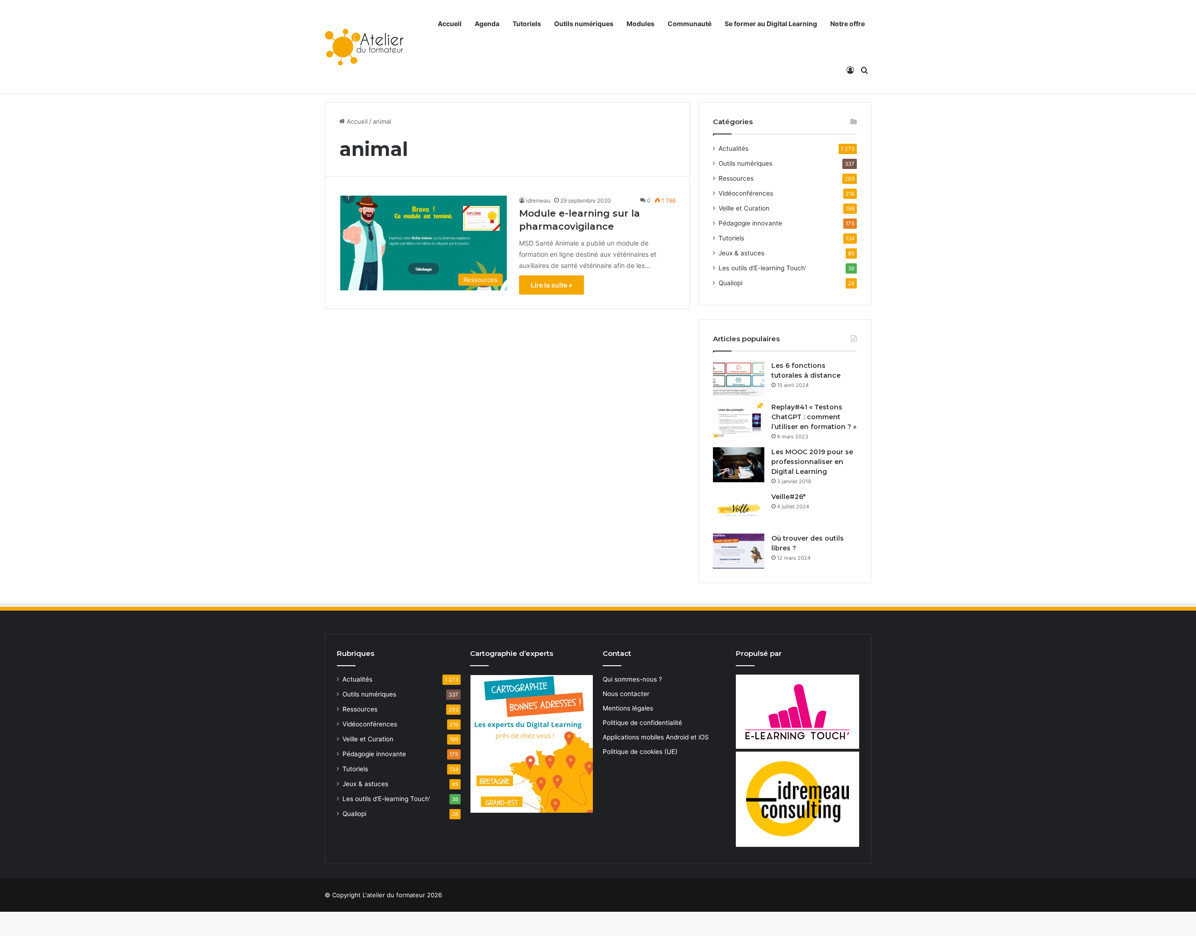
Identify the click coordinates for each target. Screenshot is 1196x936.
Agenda (487, 24)
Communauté (690, 24)
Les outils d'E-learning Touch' (762, 268)
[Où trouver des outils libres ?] (738, 551)
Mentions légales (628, 708)
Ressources (736, 178)
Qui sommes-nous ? (632, 679)
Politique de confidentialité (642, 722)
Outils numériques (583, 24)
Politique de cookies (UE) (640, 751)
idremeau (538, 200)
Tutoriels (527, 24)
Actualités (733, 148)
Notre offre (847, 24)
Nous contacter (626, 693)
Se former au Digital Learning (771, 24)
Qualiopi (730, 283)
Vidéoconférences (746, 193)
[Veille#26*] (738, 509)
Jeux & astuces (741, 253)
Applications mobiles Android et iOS (656, 737)
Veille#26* (788, 497)
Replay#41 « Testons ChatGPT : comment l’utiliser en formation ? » (813, 417)
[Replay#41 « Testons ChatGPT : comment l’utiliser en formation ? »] (738, 419)
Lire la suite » (551, 285)
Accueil (450, 24)
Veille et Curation (744, 208)
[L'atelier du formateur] (364, 47)
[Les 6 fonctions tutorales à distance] (738, 378)
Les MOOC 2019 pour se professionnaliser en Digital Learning (812, 462)
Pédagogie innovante (750, 223)
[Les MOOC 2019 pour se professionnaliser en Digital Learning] (738, 464)
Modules (640, 24)
